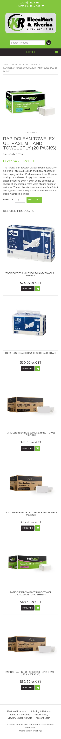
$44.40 (30, 442)
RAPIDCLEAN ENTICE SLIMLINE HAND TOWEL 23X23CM (30, 433)
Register (34, 2)
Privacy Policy (41, 714)
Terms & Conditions (20, 714)
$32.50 (30, 681)
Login (23, 2)
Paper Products (20, 65)
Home (5, 65)
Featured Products (17, 711)
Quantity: (8, 199)
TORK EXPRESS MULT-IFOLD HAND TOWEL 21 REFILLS (30, 274)
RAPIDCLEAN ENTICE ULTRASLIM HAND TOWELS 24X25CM (30, 513)
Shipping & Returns (40, 711)
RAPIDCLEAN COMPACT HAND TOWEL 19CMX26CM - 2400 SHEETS (30, 593)
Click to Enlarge (30, 132)
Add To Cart (37, 288)
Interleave (36, 65)
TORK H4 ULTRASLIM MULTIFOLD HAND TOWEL (31, 353)
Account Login (43, 718)
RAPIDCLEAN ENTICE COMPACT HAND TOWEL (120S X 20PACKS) (30, 673)
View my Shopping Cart (20, 718)
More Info (27, 289)
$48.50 (30, 602)
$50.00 (30, 362)
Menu (30, 52)
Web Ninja (37, 731)
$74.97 (30, 283)
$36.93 (30, 522)
